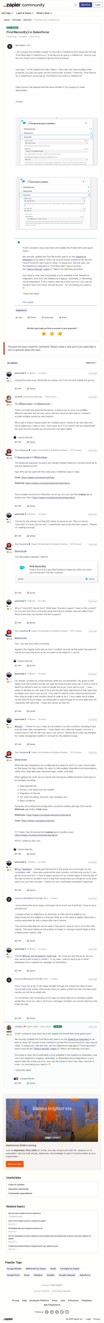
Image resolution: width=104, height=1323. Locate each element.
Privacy (96, 1319)
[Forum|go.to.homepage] (24, 4)
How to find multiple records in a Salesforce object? (27, 1221)
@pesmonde (43, 403)
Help (24, 1300)
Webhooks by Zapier (36, 1268)
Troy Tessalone (21, 450)
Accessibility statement (61, 1291)
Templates (86, 1300)
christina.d (19, 1026)
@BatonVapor (26, 403)
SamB (17, 397)
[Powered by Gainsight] (52, 1286)
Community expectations (20, 1193)
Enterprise (73, 1300)
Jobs (62, 1300)
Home (7, 20)
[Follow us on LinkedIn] (52, 1312)
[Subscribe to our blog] (57, 1312)
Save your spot (15, 1164)
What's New (42, 13)
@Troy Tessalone (23, 869)
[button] (85, 4)
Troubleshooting (15, 1216)
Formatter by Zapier (69, 1268)
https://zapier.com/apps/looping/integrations (53, 497)
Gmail (53, 1268)
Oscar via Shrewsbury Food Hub (29, 898)
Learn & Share (23, 13)
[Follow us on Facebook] (47, 1312)
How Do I (27, 20)
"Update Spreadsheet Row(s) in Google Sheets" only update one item (33, 1246)
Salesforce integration (78, 1039)
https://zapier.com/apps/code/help (37, 477)
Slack (26, 1275)
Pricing (15, 1300)
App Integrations (52, 1305)
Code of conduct (16, 1184)
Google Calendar (67, 1275)
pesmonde (19, 373)
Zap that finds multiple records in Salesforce (24, 1213)
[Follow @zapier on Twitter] (62, 1312)
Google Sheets (14, 1268)
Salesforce (21, 310)
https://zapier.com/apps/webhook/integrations (47, 483)
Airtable (50, 1275)
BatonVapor (20, 45)
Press (55, 1300)
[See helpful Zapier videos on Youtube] (67, 1312)
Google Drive (13, 1275)
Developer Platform (39, 1300)
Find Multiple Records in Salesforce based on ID (25, 1228)
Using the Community (18, 1189)
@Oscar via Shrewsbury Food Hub (39, 956)
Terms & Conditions (41, 1291)
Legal (88, 1319)
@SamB (18, 726)
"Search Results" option (38, 269)
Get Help (6, 13)
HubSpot (38, 1275)
